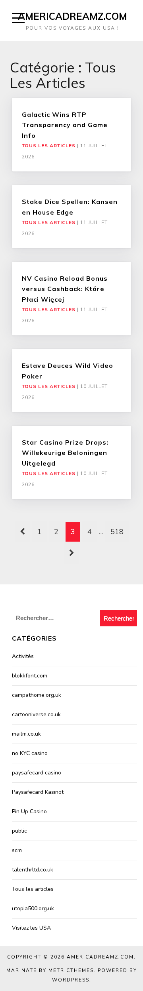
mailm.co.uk (26, 734)
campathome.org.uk (36, 695)
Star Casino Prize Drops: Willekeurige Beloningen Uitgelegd (65, 452)
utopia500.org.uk (33, 908)
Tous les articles (48, 146)
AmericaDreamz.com (72, 16)
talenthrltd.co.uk (32, 869)
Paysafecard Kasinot (38, 792)
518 (117, 531)
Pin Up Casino (29, 811)
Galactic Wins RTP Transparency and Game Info (65, 124)
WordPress (70, 980)
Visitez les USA (31, 928)
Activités (23, 656)
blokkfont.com (29, 675)
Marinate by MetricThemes (50, 970)
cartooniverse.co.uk (36, 714)
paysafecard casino (36, 772)
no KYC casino (30, 753)
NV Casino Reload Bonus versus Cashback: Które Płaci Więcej (65, 288)
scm (17, 850)
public (19, 831)
